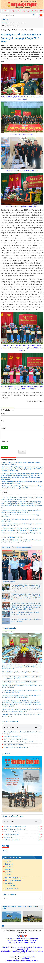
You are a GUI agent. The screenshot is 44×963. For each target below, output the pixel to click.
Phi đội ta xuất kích (10, 837)
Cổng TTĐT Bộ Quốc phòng (14, 878)
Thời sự (5, 20)
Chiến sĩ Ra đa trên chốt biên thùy (14, 829)
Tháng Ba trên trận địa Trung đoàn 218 (16, 747)
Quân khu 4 (8, 869)
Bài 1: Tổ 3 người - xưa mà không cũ (15, 739)
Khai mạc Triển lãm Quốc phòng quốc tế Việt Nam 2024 (19, 682)
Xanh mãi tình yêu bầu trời (12, 736)
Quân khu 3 (8, 866)
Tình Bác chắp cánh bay (11, 840)
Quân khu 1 (8, 861)
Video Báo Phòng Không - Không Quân (16, 547)
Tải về (40, 826)
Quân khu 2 (8, 864)
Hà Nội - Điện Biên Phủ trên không (15, 826)
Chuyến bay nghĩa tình (8, 581)
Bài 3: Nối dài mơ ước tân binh (14, 745)
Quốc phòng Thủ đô (11, 888)
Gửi (23, 452)
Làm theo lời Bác (19, 23)
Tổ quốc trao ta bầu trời (11, 834)
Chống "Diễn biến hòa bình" (10, 26)
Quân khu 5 (8, 872)
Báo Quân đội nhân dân (13, 880)
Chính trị (10, 23)
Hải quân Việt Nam (11, 886)
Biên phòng (9, 883)
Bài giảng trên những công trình (12, 537)
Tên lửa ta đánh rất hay (11, 832)
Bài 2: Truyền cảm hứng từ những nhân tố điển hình (20, 742)
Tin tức (4, 23)
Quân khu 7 (8, 874)
